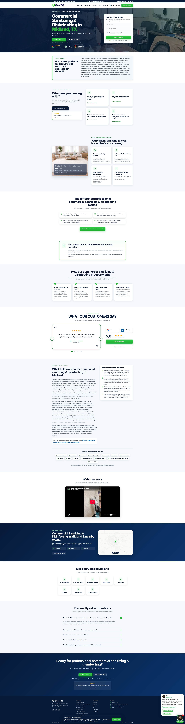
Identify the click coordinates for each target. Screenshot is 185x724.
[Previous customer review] (52, 339)
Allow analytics (116, 719)
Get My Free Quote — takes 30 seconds (92, 228)
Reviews (95, 5)
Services (79, 5)
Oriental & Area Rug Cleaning (82, 704)
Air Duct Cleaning (80, 709)
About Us (105, 5)
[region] (76, 338)
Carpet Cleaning (80, 702)
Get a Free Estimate (119, 341)
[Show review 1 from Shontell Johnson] (71, 351)
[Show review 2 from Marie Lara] (74, 351)
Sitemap (131, 722)
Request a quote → (92, 102)
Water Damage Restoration (82, 713)
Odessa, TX (58, 548)
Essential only (106, 719)
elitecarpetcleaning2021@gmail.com (120, 704)
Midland (58, 11)
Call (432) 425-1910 (73, 39)
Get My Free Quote (118, 37)
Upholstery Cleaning (80, 705)
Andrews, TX (87, 548)
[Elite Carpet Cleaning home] (58, 5)
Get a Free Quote (127, 5)
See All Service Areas (59, 553)
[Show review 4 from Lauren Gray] (81, 351)
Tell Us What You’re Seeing (60, 108)
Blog (100, 5)
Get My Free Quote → (59, 39)
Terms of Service (124, 722)
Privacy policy (93, 720)
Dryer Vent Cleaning (80, 711)
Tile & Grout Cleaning (81, 707)
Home (53, 11)
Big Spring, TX (72, 548)
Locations (87, 5)
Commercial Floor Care (81, 715)
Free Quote (95, 711)
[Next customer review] (100, 339)
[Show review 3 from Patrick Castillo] (78, 351)
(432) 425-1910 (115, 5)
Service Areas (96, 705)
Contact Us (95, 709)
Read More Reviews (119, 347)
